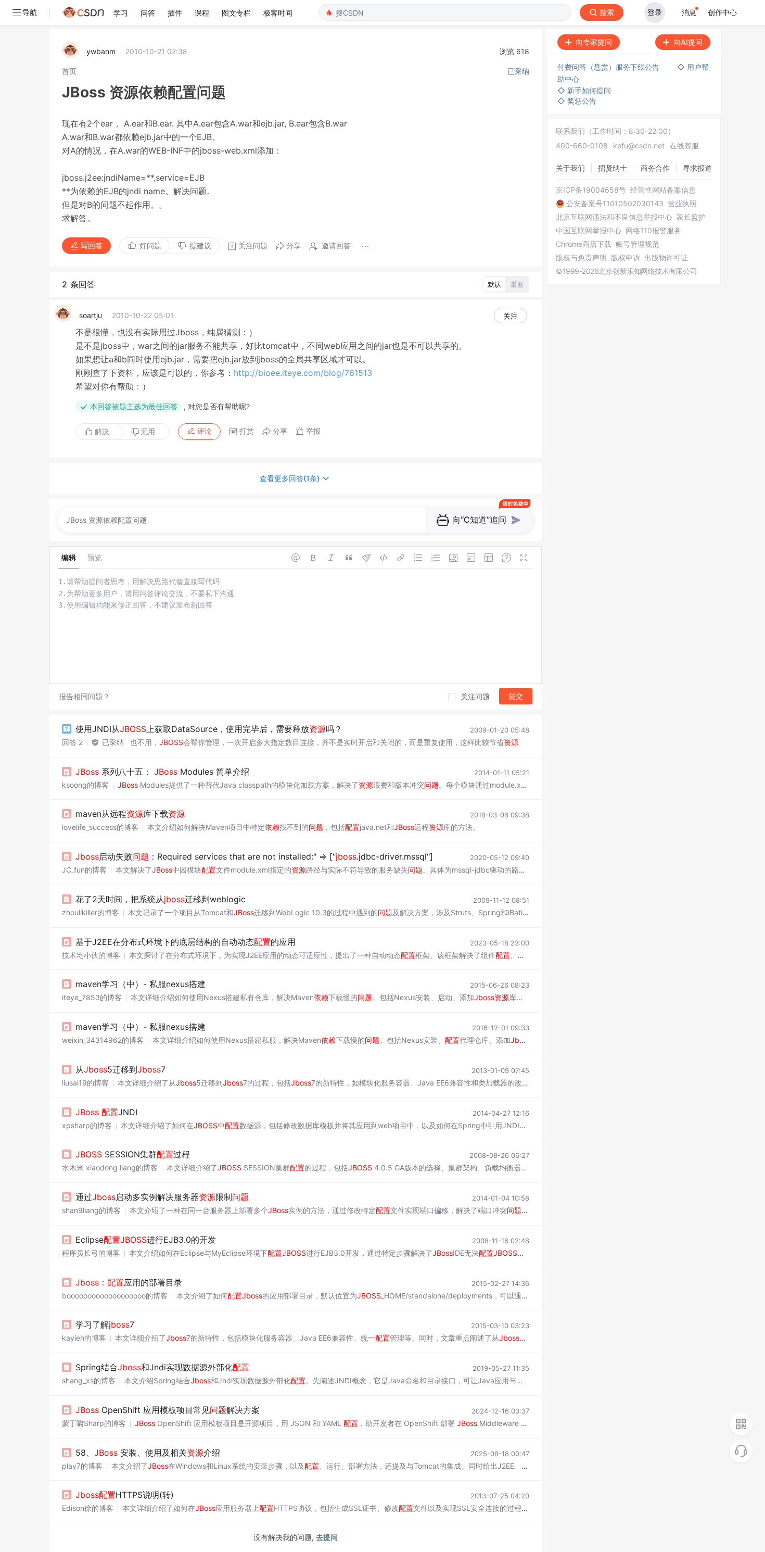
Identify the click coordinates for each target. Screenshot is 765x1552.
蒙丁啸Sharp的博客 (94, 1423)
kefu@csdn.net (639, 145)
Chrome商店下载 (583, 244)
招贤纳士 (612, 167)
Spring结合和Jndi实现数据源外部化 (162, 1367)
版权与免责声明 (581, 258)
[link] (69, 71)
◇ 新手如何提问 (584, 90)
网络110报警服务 (653, 230)
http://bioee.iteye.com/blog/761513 (303, 373)
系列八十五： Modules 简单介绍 (162, 771)
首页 (69, 71)
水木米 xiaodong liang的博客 (110, 1167)
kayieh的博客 (84, 1337)
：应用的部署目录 (128, 1282)
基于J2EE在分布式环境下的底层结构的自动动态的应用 (185, 942)
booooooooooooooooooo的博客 (115, 1295)
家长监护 (691, 217)
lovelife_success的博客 (100, 827)
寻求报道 (697, 167)
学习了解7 (104, 1324)
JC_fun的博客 (84, 869)
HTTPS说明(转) (124, 1495)
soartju (90, 315)
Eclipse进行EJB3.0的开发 (145, 1239)
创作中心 (722, 12)
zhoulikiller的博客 (90, 912)
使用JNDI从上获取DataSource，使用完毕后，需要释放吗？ (208, 729)
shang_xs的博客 (89, 1380)
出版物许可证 (666, 258)
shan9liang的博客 (91, 1210)
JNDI (106, 1112)
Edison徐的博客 (87, 1508)
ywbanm (101, 51)
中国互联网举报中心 (588, 230)
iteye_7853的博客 (92, 997)
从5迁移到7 (120, 1069)
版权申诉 (625, 258)
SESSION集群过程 (132, 1154)
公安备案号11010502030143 (615, 203)
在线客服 (684, 145)
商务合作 (655, 167)
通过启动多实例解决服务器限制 (162, 1197)
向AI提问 (688, 41)
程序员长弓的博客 (91, 1252)
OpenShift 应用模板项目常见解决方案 (167, 1410)
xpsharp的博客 (87, 1125)
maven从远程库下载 (130, 814)
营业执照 (682, 203)
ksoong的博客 (85, 784)
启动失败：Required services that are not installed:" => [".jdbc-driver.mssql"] (254, 856)
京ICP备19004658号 (591, 190)
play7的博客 (82, 1465)
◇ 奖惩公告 (576, 100)
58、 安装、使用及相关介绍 (147, 1452)
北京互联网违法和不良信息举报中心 (614, 217)
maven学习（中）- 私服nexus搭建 (140, 984)
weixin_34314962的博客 (103, 1040)
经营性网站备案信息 (663, 190)
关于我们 (570, 167)
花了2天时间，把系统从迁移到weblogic (160, 899)
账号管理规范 (637, 244)
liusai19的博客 (85, 1082)
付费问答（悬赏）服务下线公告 (609, 66)
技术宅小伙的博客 (91, 955)
